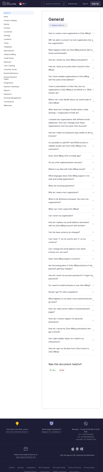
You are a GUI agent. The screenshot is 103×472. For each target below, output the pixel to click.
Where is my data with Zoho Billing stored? (66, 169)
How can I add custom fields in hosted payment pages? (69, 310)
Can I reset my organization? (60, 215)
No (62, 370)
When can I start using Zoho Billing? (63, 209)
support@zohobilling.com (26, 457)
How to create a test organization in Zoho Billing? (69, 33)
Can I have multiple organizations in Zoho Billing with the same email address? (68, 78)
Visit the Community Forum (16, 432)
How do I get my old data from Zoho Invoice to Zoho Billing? (68, 350)
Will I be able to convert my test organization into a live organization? (70, 41)
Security (20, 467)
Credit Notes (9, 58)
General (7, 13)
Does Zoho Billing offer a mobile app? (64, 156)
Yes (53, 370)
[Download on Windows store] (82, 450)
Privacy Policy (89, 467)
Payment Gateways (11, 87)
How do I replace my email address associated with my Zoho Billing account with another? (68, 224)
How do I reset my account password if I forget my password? (70, 277)
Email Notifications (11, 73)
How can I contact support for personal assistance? (65, 320)
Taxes (6, 43)
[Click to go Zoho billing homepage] (7, 4)
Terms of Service (74, 467)
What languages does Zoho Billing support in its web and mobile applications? (68, 177)
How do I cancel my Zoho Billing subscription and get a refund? (69, 330)
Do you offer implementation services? (65, 162)
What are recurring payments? (61, 185)
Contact (11, 467)
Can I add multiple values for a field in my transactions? (66, 340)
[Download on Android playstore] (73, 450)
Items (6, 17)
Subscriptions (9, 51)
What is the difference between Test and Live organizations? (68, 200)
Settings (7, 35)
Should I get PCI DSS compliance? (63, 292)
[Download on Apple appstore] (77, 450)
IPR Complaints (44, 467)
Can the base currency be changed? (64, 232)
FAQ (14, 4)
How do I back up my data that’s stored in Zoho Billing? (69, 68)
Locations (7, 39)
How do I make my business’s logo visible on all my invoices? (70, 134)
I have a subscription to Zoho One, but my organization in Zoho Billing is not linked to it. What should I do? (70, 89)
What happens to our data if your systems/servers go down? (70, 300)
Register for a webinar (51, 432)
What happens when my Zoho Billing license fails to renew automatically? (70, 51)
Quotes (6, 24)
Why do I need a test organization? (63, 192)
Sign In (85, 4)
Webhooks (8, 105)
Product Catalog (10, 20)
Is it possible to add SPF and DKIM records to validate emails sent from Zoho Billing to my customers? (68, 145)
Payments (8, 94)
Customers (8, 32)
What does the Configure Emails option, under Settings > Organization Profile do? (68, 111)
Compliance (31, 467)
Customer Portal (10, 69)
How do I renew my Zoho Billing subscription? (68, 60)
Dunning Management (12, 98)
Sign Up (95, 4)
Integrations (8, 83)
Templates (8, 47)
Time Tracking (9, 66)
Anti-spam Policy (59, 467)
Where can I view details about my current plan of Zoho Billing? (69, 101)
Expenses (7, 62)
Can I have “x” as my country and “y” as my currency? (67, 240)
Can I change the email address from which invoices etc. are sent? (67, 250)
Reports (7, 90)
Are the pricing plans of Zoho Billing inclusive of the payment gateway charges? (70, 267)
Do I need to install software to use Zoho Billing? (69, 285)
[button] (21, 4)
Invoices (7, 28)
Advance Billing (10, 54)
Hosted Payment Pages (10, 78)
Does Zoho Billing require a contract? (64, 259)
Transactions (9, 102)
